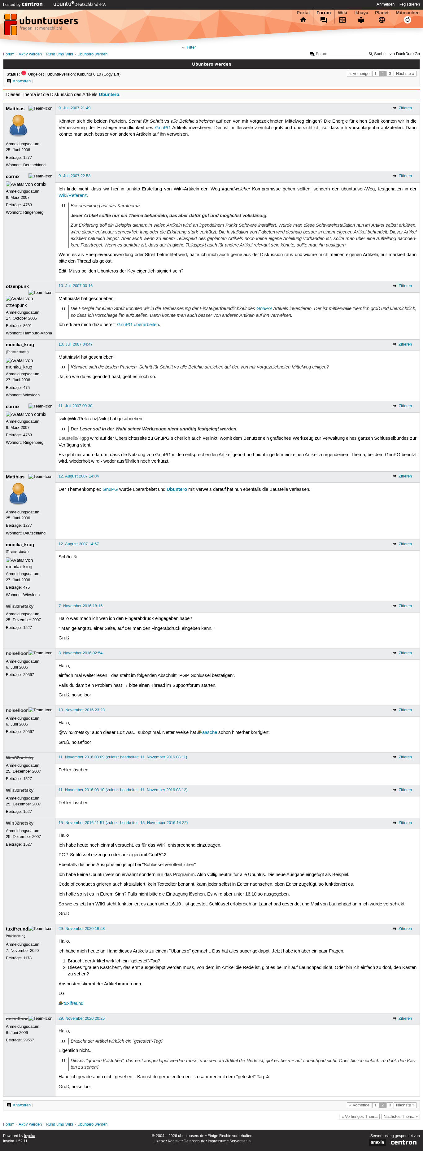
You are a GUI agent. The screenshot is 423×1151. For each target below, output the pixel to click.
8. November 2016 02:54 (80, 653)
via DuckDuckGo (405, 54)
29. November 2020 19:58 (82, 928)
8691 (27, 325)
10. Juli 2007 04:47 (76, 344)
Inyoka (29, 1136)
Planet (382, 13)
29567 (28, 674)
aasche (209, 732)
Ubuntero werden (92, 54)
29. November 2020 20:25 (82, 1018)
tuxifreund (17, 929)
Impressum (217, 1141)
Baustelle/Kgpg (74, 438)
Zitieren (405, 108)
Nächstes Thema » (401, 1116)
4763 (27, 205)
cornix (13, 176)
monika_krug (20, 345)
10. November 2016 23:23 (82, 710)
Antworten (22, 81)
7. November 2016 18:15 (80, 606)
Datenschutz (194, 1141)
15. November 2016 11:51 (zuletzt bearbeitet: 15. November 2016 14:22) (123, 822)
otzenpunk (17, 286)
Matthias (15, 109)
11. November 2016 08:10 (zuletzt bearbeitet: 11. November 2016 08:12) (123, 789)
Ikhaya (361, 13)
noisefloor (17, 653)
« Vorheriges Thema (359, 1116)
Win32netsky (19, 606)
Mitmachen (408, 13)
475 (26, 387)
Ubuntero (109, 94)
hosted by (12, 4)
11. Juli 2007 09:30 (75, 405)
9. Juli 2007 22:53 (74, 175)
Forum (323, 13)
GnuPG (163, 128)
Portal (303, 13)
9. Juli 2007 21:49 (74, 108)
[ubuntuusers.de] (42, 26)
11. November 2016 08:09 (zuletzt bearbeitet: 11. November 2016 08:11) (123, 757)
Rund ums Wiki (59, 54)
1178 (27, 958)
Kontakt (174, 1141)
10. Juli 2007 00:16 (76, 285)
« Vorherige (359, 73)
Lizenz (159, 1141)
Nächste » (405, 73)
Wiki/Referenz (73, 195)
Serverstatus (240, 1141)
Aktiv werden (30, 54)
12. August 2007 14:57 (79, 544)
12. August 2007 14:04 (79, 476)
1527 (27, 627)
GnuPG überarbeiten (138, 325)
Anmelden (386, 4)
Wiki (342, 13)
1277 (27, 157)
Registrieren (409, 4)
